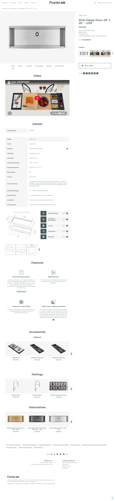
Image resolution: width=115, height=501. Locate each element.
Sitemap (40, 483)
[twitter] (57, 454)
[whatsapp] (67, 454)
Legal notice (10, 483)
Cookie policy (26, 483)
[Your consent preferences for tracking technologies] (112, 498)
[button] (39, 249)
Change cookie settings (49, 483)
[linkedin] (51, 454)
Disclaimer (33, 483)
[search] (95, 3)
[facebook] (54, 454)
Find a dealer (89, 65)
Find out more (21, 291)
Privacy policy (18, 483)
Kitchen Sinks (13, 8)
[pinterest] (60, 454)
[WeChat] (64, 454)
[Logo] (57, 2)
